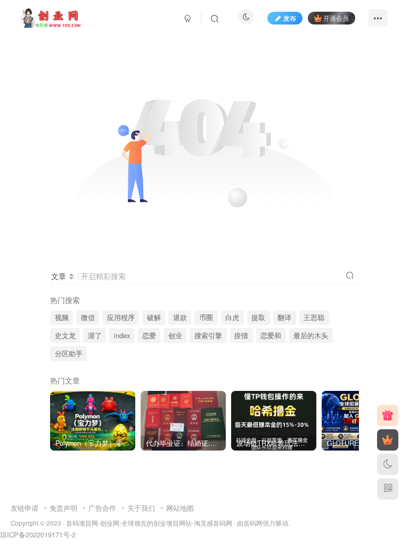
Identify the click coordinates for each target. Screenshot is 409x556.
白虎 (232, 317)
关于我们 (141, 508)
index (122, 335)
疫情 (241, 335)
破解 (154, 317)
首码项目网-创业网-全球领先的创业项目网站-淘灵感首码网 (149, 523)
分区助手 (69, 353)
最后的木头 (310, 335)
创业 (175, 335)
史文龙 (65, 335)
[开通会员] (387, 440)
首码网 (253, 523)
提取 (258, 317)
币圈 (206, 317)
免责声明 (63, 508)
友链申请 (24, 508)
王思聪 (314, 317)
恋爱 (149, 335)
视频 (62, 317)
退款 (180, 317)
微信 (88, 317)
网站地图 (180, 508)
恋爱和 (270, 335)
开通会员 (336, 17)
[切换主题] (387, 464)
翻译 (284, 317)
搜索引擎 (208, 335)
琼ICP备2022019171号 (35, 534)
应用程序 (121, 317)
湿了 (95, 335)
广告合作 (102, 508)
